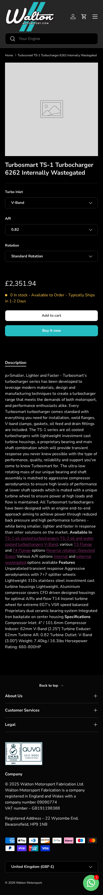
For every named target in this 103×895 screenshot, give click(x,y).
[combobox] (51, 38)
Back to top (49, 685)
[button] (84, 16)
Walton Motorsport (29, 883)
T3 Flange (83, 544)
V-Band (51, 544)
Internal (61, 556)
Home (9, 55)
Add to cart (51, 315)
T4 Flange (21, 550)
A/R (8, 218)
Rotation (12, 245)
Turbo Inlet (14, 192)
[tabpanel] (51, 511)
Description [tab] (15, 362)
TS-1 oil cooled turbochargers (32, 538)
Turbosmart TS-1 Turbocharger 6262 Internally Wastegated (57, 55)
